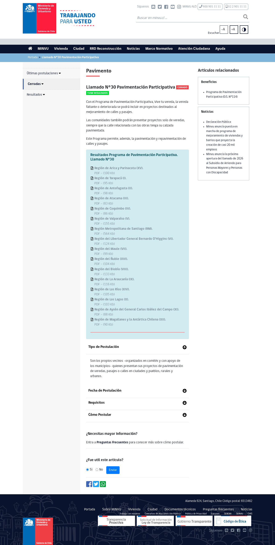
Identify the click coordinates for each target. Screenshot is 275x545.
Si (91, 469)
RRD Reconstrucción (105, 49)
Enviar (113, 470)
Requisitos (96, 403)
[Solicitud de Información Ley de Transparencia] (155, 520)
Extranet (215, 514)
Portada (32, 57)
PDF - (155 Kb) (112, 221)
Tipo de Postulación (103, 347)
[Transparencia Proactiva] (116, 520)
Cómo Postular (99, 415)
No (101, 469)
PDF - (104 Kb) (111, 261)
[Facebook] (166, 7)
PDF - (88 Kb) (136, 312)
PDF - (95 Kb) (110, 181)
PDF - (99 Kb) (110, 251)
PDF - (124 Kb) (134, 241)
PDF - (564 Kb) (123, 231)
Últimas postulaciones (42, 73)
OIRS (250, 514)
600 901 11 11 (211, 6)
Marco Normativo (159, 49)
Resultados (34, 94)
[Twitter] (160, 7)
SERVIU (239, 514)
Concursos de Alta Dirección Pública (163, 514)
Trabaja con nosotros (130, 514)
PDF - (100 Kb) (118, 170)
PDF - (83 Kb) (111, 201)
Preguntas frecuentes (218, 509)
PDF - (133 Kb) (111, 272)
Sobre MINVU (111, 509)
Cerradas (34, 84)
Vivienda (61, 49)
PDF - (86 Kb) (112, 211)
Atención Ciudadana (194, 49)
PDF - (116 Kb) (114, 282)
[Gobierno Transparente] (194, 520)
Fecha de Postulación (104, 391)
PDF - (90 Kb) (130, 322)
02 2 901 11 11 (237, 6)
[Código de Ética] (232, 520)
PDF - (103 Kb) (111, 302)
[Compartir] (89, 485)
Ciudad (78, 49)
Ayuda (220, 49)
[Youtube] (173, 7)
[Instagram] (179, 7)
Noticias (133, 49)
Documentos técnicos (180, 509)
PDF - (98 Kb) (113, 191)
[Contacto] (153, 7)
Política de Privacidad (196, 514)
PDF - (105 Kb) (112, 292)
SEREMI (228, 514)
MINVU (43, 49)
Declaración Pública (218, 122)
